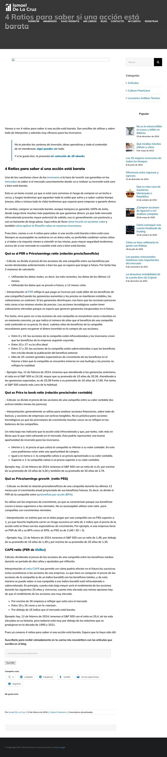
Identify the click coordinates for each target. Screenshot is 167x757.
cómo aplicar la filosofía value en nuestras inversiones (48, 225)
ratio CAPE (32, 568)
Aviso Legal (59, 747)
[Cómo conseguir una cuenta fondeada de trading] (130, 227)
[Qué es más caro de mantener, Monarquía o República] (130, 190)
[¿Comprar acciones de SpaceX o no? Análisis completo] (130, 210)
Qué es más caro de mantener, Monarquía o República (148, 191)
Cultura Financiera (58, 712)
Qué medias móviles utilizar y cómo (149, 145)
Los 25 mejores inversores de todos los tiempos (143, 159)
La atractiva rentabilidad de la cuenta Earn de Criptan (143, 276)
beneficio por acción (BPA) (56, 494)
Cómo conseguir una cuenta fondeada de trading (149, 228)
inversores (53, 177)
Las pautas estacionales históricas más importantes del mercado (142, 260)
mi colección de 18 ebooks (68, 156)
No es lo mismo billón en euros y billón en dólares (149, 129)
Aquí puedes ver (47, 148)
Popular (144, 113)
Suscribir (10, 663)
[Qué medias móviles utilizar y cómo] (130, 145)
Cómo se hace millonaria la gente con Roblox (142, 244)
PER (30, 291)
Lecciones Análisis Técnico (144, 98)
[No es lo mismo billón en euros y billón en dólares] (130, 129)
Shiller (40, 550)
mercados (11, 181)
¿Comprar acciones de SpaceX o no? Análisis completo (148, 211)
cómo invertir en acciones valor (86, 221)
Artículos (133, 82)
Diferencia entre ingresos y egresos (142, 174)
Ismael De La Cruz (17, 712)
